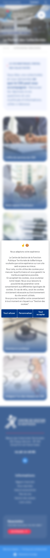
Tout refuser (9, 313)
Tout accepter (41, 313)
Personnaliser (25, 313)
